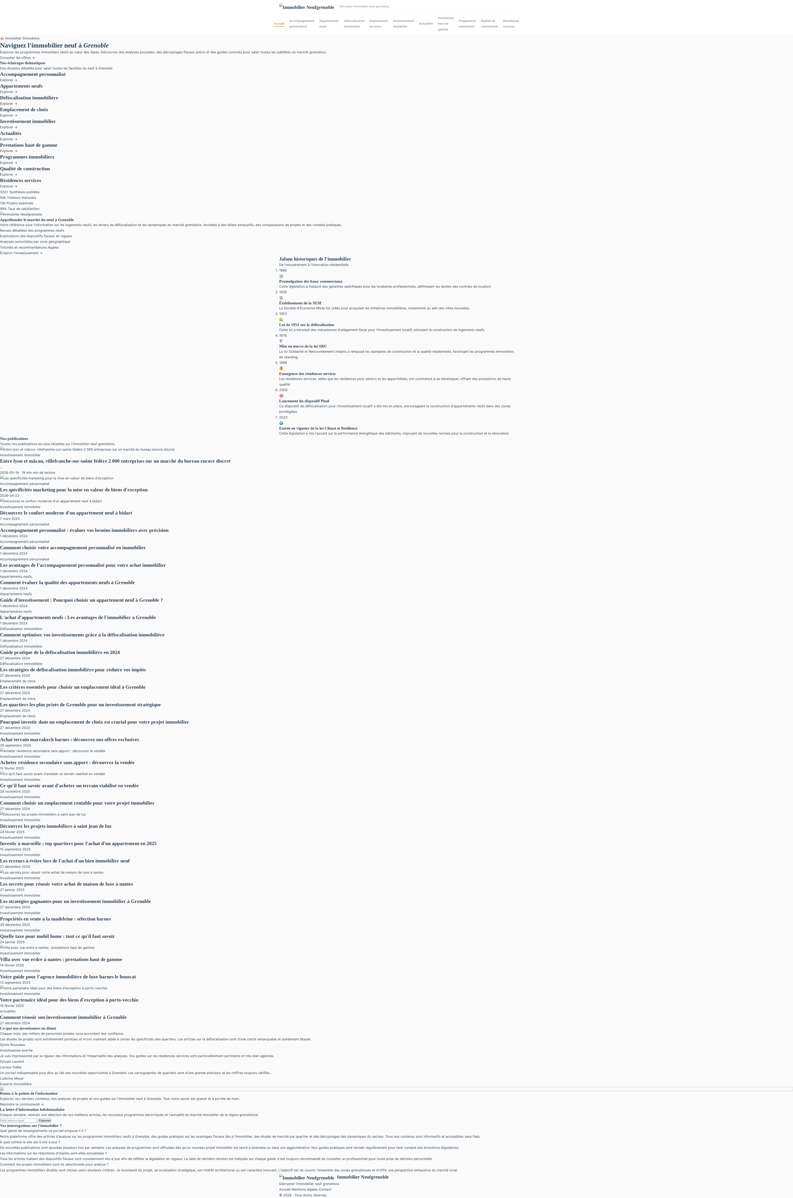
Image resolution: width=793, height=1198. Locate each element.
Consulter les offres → (17, 58)
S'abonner (45, 1120)
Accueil (279, 23)
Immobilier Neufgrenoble (363, 1177)
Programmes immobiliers (467, 23)
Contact (325, 1189)
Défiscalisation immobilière (354, 23)
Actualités (426, 23)
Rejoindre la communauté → (22, 1104)
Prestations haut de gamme (446, 23)
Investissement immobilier (403, 23)
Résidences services (511, 23)
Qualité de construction (489, 23)
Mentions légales (305, 1189)
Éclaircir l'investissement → (21, 253)
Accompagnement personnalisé (301, 23)
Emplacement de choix (378, 23)
